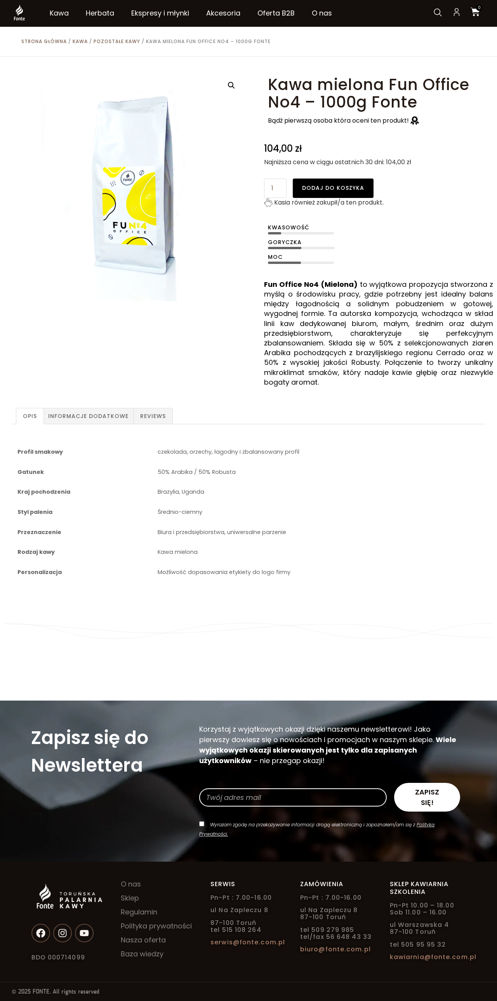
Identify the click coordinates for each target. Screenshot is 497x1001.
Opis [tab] (30, 416)
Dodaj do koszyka (333, 188)
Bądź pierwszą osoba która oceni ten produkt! (339, 120)
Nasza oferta (143, 940)
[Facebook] (40, 933)
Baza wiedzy (142, 954)
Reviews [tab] (153, 416)
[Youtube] (84, 933)
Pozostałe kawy (117, 41)
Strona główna (44, 41)
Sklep (130, 898)
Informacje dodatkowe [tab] (88, 416)
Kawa (80, 41)
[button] (231, 85)
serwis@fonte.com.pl (247, 942)
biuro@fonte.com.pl (335, 949)
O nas (131, 884)
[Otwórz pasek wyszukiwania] (437, 13)
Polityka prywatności (156, 926)
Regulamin (139, 912)
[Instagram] (62, 933)
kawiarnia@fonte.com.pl (433, 956)
